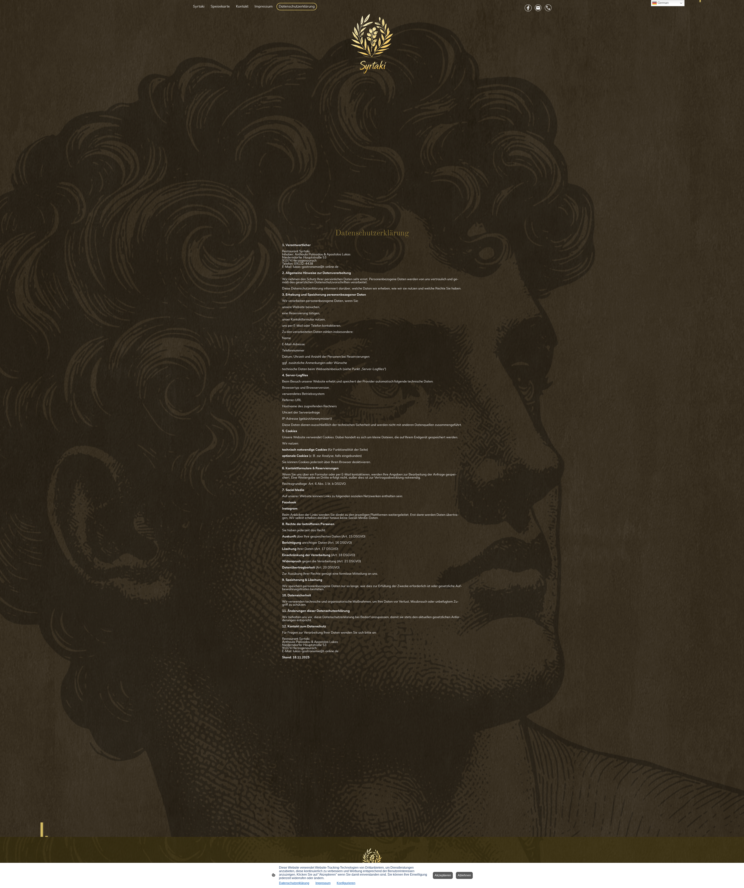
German (663, 2)
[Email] (538, 7)
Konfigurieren (346, 883)
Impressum (323, 883)
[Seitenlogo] (372, 44)
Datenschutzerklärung (294, 883)
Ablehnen (464, 875)
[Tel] (548, 7)
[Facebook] (528, 7)
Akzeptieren (443, 875)
